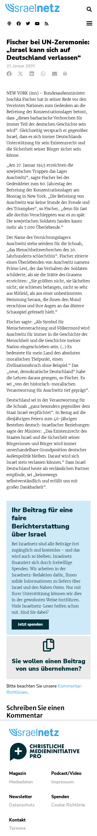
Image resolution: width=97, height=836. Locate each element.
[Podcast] (9, 23)
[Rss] (46, 23)
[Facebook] (18, 23)
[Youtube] (37, 23)
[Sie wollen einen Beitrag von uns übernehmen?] (48, 645)
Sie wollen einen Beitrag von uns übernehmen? (48, 665)
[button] (89, 9)
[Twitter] (28, 23)
